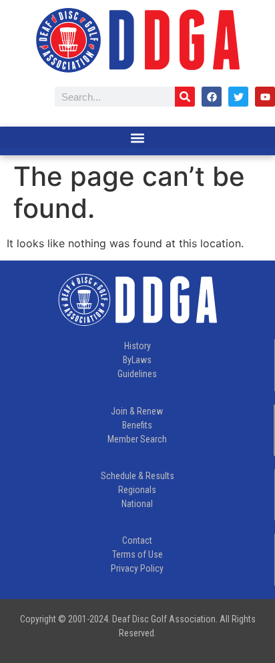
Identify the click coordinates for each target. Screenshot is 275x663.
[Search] (185, 97)
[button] (137, 138)
